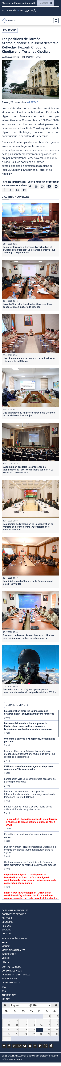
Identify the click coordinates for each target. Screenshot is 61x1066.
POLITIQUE (9, 30)
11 (17, 1025)
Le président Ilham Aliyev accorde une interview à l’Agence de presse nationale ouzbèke (31, 822)
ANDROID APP (9, 995)
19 (25, 1029)
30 (57, 1034)
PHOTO (5, 962)
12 (25, 1025)
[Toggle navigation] (55, 20)
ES (21, 10)
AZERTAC (32, 102)
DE (14, 10)
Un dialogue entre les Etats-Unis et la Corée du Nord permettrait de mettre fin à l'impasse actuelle (30, 863)
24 (9, 1034)
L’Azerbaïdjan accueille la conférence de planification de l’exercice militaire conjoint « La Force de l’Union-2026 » (28, 470)
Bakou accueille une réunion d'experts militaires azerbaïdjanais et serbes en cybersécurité (28, 636)
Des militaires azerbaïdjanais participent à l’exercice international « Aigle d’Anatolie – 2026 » (29, 691)
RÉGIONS (6, 926)
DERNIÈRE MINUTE (17, 704)
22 (49, 1029)
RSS (4, 991)
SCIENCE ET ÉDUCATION (14, 938)
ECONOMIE (7, 922)
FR (18, 10)
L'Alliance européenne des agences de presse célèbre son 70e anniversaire (28, 768)
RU (7, 10)
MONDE (6, 946)
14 (41, 1025)
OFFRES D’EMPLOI (11, 982)
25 (17, 1034)
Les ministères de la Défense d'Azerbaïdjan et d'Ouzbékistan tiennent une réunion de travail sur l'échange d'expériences (29, 250)
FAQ (4, 987)
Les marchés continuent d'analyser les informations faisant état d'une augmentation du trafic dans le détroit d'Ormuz (29, 794)
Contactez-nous (11, 967)
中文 (33, 10)
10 (9, 1025)
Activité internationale (16, 974)
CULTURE (6, 933)
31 (9, 1038)
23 (57, 1029)
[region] (31, 804)
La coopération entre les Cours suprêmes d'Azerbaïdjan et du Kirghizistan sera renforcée (29, 712)
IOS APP (6, 999)
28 (41, 1034)
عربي (27, 10)
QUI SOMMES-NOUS (12, 970)
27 (33, 1034)
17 (9, 1029)
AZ (3, 10)
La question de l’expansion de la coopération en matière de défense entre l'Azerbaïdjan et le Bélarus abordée (28, 527)
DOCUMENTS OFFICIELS (14, 914)
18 (17, 1029)
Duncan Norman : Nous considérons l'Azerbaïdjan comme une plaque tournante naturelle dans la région (30, 849)
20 (33, 1029)
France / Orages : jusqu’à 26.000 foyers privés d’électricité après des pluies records (28, 808)
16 (57, 1025)
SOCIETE (6, 929)
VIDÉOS (5, 958)
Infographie (9, 954)
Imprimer (26, 57)
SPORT (5, 942)
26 (25, 1034)
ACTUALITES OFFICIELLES (15, 910)
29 (49, 1034)
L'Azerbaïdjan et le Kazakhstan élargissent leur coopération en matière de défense (28, 305)
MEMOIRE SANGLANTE (13, 950)
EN (10, 10)
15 (49, 1025)
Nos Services (9, 978)
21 (41, 1029)
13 (33, 1025)
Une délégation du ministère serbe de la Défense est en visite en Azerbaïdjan (29, 414)
